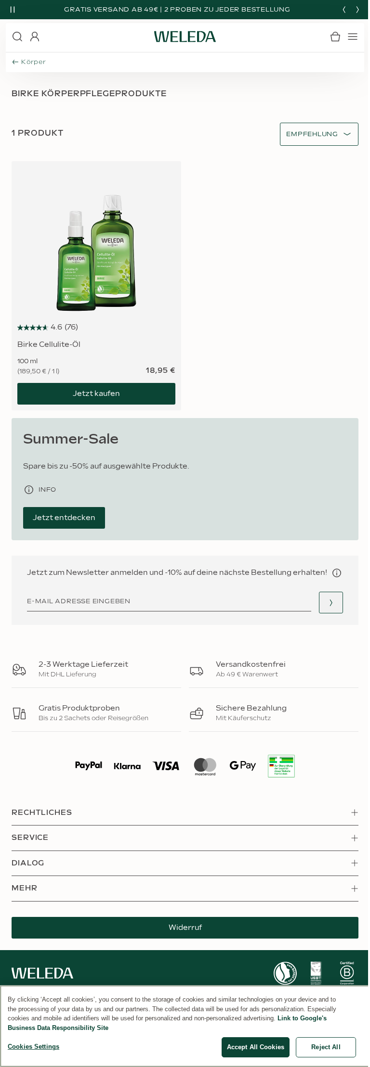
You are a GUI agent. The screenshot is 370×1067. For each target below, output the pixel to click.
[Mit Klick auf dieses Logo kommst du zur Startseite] (185, 36)
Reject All (325, 1047)
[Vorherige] (344, 9)
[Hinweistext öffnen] (337, 573)
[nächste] (357, 9)
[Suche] (17, 36)
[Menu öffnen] (352, 36)
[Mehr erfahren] (285, 973)
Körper (33, 62)
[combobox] (312, 134)
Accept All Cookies (255, 1047)
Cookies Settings (33, 1046)
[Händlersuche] (331, 602)
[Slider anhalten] (12, 9)
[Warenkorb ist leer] (335, 36)
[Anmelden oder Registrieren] (34, 36)
